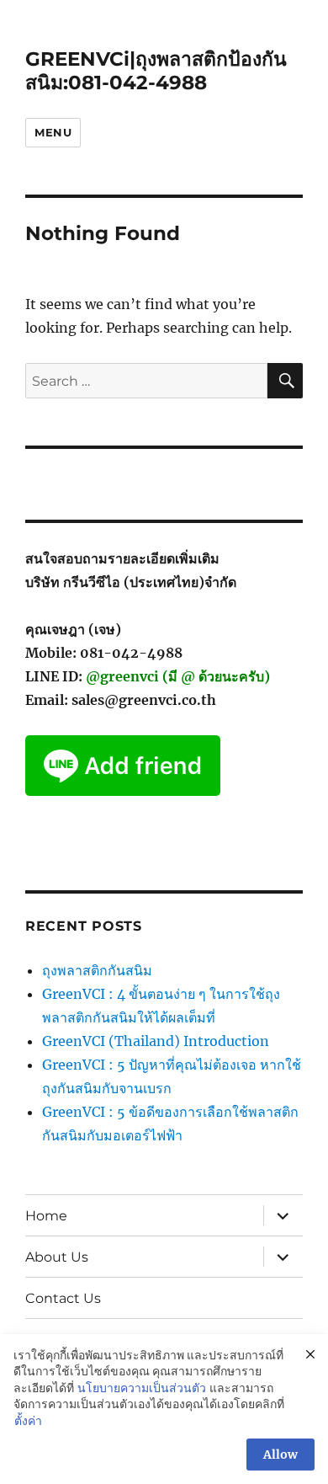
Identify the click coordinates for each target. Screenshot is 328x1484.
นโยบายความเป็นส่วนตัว (141, 1388)
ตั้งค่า (28, 1420)
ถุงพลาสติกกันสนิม (97, 970)
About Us (56, 1257)
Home (46, 1216)
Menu (52, 132)
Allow (280, 1454)
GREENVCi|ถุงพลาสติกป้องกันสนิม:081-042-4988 (156, 70)
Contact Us (63, 1298)
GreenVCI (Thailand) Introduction (155, 1041)
